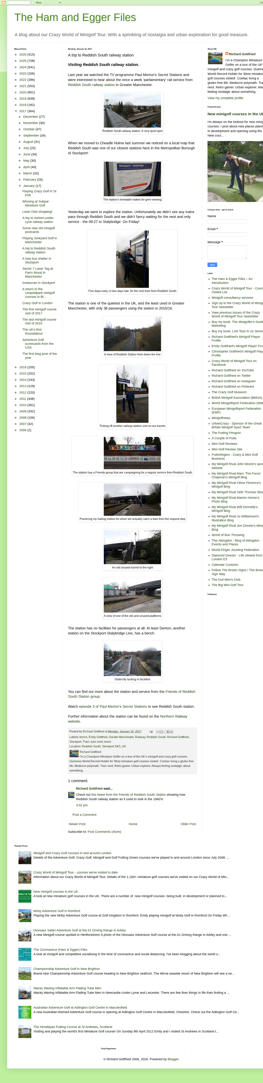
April (27, 167)
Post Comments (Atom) (104, 832)
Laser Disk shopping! (37, 211)
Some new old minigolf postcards (38, 230)
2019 (23, 98)
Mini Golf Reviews (224, 444)
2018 (23, 105)
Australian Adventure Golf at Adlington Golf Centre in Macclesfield (80, 1007)
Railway (140, 737)
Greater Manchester (121, 737)
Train (86, 741)
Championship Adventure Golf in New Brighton (66, 969)
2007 (23, 424)
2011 (23, 399)
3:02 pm (82, 805)
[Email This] (158, 732)
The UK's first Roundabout (32, 331)
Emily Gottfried (98, 737)
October (29, 129)
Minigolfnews (221, 418)
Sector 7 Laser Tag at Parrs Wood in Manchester (37, 272)
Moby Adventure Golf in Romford (56, 911)
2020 (23, 92)
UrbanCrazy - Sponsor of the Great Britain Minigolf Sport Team (237, 425)
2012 (23, 392)
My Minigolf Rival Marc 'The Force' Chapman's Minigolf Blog (236, 475)
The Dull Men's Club (226, 579)
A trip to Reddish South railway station (38, 250)
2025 (23, 61)
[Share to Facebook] (168, 732)
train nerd (97, 741)
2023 (23, 73)
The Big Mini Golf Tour (227, 585)
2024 (23, 67)
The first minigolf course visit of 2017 (39, 311)
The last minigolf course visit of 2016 (39, 321)
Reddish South (156, 737)
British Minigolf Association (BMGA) (237, 397)
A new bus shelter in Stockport (36, 260)
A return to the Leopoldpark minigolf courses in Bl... (38, 293)
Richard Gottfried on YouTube (233, 370)
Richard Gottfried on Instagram (234, 381)
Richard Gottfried (178, 737)
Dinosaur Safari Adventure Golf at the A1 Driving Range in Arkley (79, 930)
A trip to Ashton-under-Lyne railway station (38, 220)
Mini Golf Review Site (227, 449)
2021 (23, 86)
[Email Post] (150, 731)
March (28, 173)
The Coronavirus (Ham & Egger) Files (60, 949)
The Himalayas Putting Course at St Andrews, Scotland (72, 1027)
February (30, 179)
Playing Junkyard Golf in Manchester (39, 240)
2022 (23, 80)
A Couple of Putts (224, 438)
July (26, 148)
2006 (23, 430)
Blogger (173, 1059)
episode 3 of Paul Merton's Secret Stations (113, 706)
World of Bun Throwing (228, 535)
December (31, 116)
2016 (23, 367)
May (26, 160)
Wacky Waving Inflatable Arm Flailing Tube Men (67, 988)
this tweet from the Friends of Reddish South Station (128, 794)
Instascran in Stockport (38, 283)
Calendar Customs (225, 565)
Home (133, 824)
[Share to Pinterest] (171, 732)
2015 (23, 373)
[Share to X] (165, 732)
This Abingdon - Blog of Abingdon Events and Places (235, 542)
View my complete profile (225, 98)
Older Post (188, 824)
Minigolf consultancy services (232, 297)
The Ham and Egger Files (75, 17)
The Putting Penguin (226, 433)
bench (83, 737)
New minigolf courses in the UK (55, 891)
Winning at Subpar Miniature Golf (35, 203)
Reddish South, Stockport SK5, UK (104, 746)
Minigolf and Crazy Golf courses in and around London (72, 853)
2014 (23, 380)
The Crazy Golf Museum (229, 392)
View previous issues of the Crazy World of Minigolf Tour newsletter (236, 314)
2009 (23, 411)
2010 (23, 405)
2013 (23, 386)
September (31, 135)
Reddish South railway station (91, 85)
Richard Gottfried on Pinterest (233, 386)
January (29, 186)
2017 (23, 111)
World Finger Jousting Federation (235, 550)
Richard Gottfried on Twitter (231, 375)
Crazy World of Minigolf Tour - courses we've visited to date (75, 872)
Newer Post (77, 824)
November (31, 123)
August (28, 142)
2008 (23, 417)
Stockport (75, 741)
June (27, 154)
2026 (23, 54)
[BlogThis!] (161, 732)
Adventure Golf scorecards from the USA (37, 343)
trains (107, 741)
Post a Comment (84, 815)
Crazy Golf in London (37, 303)
